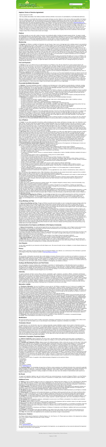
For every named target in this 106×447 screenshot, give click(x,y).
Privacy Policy (56, 433)
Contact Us (50, 433)
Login (86, 1)
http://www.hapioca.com (79, 22)
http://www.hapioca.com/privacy (50, 251)
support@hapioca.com (27, 424)
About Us (45, 433)
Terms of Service (63, 433)
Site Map (40, 433)
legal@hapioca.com (26, 365)
